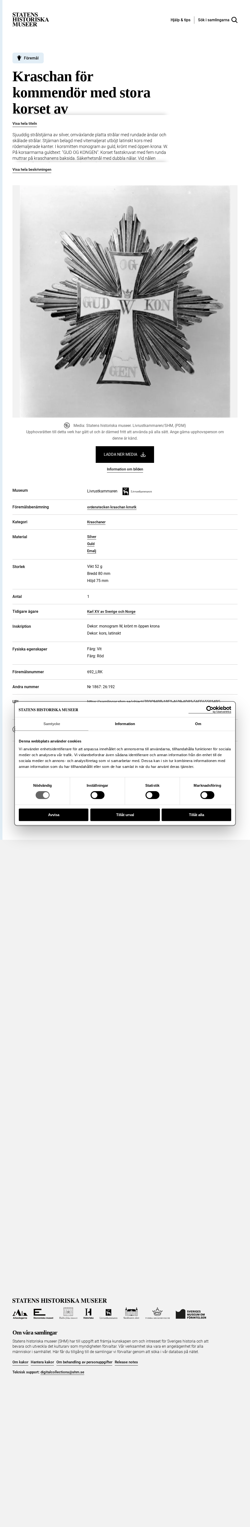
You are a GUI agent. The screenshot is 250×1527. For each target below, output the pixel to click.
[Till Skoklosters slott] (131, 1313)
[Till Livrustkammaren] (108, 1313)
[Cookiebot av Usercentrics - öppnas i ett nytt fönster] (209, 709)
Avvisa (53, 815)
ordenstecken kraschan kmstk (111, 507)
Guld (90, 544)
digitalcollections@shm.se (62, 1372)
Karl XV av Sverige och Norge (111, 611)
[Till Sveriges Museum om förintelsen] (191, 1313)
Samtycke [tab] (51, 724)
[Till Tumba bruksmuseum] (157, 1313)
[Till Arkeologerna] (19, 1313)
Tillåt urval (125, 815)
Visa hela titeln (24, 123)
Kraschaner (96, 522)
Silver (91, 537)
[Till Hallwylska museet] (68, 1313)
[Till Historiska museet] (88, 1313)
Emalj (91, 551)
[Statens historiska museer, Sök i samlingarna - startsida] (30, 19)
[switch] (97, 795)
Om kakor (20, 1362)
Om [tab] (198, 724)
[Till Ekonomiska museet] (43, 1313)
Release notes (126, 1362)
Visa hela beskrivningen (31, 169)
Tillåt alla (196, 815)
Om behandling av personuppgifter (84, 1362)
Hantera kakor (42, 1362)
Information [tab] (125, 724)
